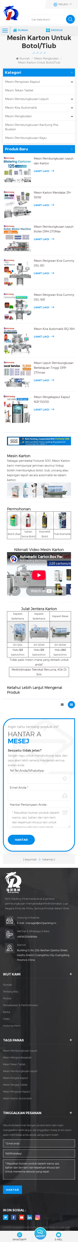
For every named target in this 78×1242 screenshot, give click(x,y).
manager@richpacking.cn (41, 923)
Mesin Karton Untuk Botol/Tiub (39, 62)
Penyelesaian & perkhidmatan (20, 1005)
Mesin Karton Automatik (17, 1098)
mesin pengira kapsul (15, 1077)
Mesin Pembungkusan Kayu (26, 138)
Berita (6, 1012)
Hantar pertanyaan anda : (29, 804)
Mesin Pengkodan (46, 58)
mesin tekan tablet (14, 1064)
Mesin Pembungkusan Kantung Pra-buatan (32, 127)
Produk (57, 30)
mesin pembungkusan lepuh (20, 1050)
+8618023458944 (27, 936)
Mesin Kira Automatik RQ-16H (54, 329)
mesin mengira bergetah (17, 1057)
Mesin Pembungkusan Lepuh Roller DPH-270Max (53, 229)
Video (6, 1018)
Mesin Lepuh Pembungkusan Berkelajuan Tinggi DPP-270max (53, 367)
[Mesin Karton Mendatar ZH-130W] (17, 204)
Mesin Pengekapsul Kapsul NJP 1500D (52, 399)
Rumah (23, 30)
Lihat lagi (41, 171)
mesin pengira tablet (15, 1084)
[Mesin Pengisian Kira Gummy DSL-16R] (17, 306)
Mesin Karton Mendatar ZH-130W (52, 195)
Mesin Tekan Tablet (19, 90)
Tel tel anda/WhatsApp (27, 770)
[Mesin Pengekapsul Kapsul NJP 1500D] (17, 409)
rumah (7, 984)
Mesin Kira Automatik (21, 107)
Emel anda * (19, 787)
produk (7, 998)
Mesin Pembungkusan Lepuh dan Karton (53, 161)
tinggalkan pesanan (40, 1233)
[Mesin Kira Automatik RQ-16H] (17, 340)
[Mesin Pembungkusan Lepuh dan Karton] (17, 170)
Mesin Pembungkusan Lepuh (27, 99)
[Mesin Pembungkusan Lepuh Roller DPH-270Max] (17, 238)
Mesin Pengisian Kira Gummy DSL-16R (54, 297)
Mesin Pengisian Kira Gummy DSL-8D (54, 263)
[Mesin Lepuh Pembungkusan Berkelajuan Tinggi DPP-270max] (17, 375)
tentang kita (10, 991)
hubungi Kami (11, 1025)
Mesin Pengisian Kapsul (22, 82)
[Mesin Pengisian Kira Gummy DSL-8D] (17, 272)
